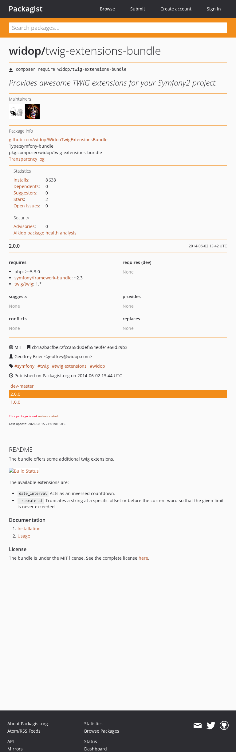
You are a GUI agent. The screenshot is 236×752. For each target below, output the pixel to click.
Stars (19, 199)
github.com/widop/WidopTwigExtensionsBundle (58, 139)
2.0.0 (15, 394)
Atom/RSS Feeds (24, 731)
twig (44, 366)
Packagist (26, 9)
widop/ (27, 50)
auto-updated (48, 416)
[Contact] (197, 725)
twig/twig (23, 284)
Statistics (93, 723)
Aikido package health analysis (45, 233)
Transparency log (27, 159)
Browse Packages (101, 731)
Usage (24, 536)
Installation (29, 528)
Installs (21, 180)
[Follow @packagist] (210, 725)
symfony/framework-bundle (43, 278)
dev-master (22, 386)
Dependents (26, 186)
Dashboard (95, 749)
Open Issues (26, 206)
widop (98, 366)
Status (90, 741)
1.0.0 (15, 402)
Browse (107, 9)
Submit (137, 9)
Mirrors (15, 749)
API (10, 741)
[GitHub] (224, 725)
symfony (25, 366)
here (143, 558)
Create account (175, 9)
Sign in (214, 9)
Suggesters (25, 193)
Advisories (24, 226)
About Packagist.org (27, 723)
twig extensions (71, 366)
